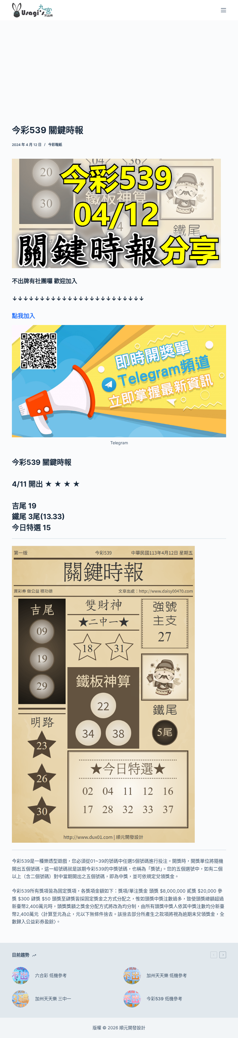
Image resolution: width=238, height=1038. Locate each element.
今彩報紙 (55, 144)
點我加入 (23, 316)
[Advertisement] (119, 63)
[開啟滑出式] (223, 10)
